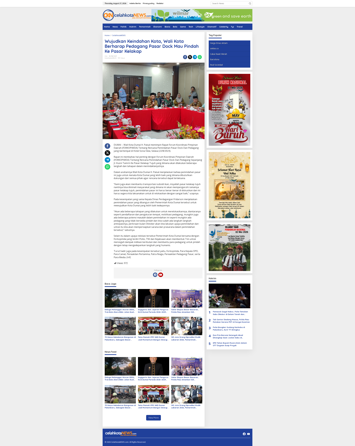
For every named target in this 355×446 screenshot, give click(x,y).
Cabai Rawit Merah (218, 54)
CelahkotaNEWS (110, 58)
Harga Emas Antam (219, 43)
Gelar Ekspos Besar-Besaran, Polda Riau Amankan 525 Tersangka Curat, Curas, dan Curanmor (184, 310)
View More (153, 417)
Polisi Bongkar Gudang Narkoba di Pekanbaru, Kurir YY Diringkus (229, 328)
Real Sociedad (216, 64)
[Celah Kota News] (127, 15)
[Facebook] (155, 275)
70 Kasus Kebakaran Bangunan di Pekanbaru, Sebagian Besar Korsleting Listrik (120, 338)
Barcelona (214, 59)
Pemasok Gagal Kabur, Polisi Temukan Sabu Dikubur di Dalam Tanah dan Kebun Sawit (230, 312)
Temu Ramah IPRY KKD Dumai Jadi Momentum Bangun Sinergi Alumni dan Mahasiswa (152, 338)
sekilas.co (214, 48)
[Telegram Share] (195, 57)
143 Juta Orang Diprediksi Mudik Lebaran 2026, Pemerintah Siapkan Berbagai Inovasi (185, 338)
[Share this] (185, 57)
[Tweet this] (190, 57)
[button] (250, 3)
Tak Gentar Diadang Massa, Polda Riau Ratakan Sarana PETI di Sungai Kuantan (231, 320)
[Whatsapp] (200, 57)
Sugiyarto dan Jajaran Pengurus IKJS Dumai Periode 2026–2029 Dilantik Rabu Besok (153, 310)
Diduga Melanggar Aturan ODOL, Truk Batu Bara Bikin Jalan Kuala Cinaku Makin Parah (120, 310)
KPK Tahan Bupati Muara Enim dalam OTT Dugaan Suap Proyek (230, 344)
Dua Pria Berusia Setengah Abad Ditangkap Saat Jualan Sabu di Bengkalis (228, 336)
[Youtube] (160, 275)
